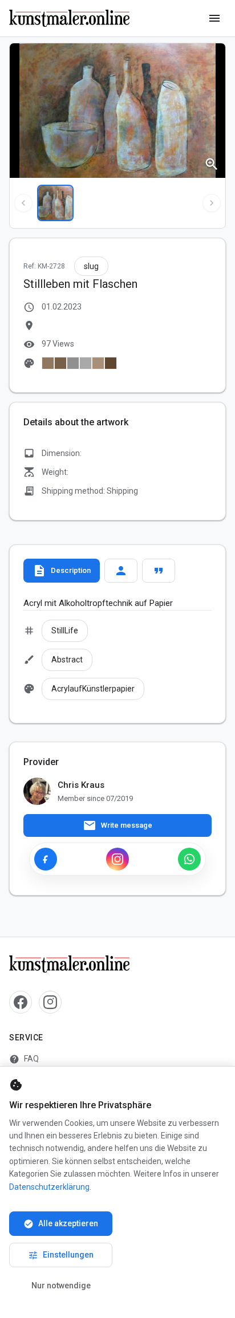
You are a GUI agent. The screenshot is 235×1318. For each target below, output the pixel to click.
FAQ (24, 1059)
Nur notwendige (61, 1285)
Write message (117, 825)
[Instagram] (117, 859)
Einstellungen (61, 1255)
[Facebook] (45, 859)
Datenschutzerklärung (49, 1186)
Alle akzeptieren (60, 1224)
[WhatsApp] (189, 859)
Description (62, 570)
